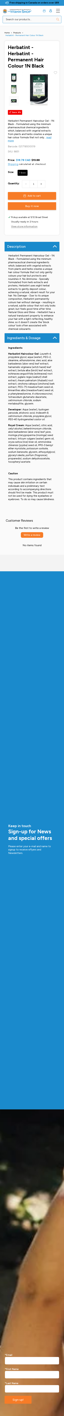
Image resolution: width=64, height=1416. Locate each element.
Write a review (32, 534)
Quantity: (14, 183)
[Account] (50, 10)
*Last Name (11, 1383)
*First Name (12, 1369)
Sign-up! (18, 1400)
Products (17, 33)
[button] (44, 11)
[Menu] (58, 10)
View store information (24, 226)
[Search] (57, 19)
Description (16, 246)
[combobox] (32, 19)
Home (7, 33)
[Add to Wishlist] (55, 72)
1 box (22, 172)
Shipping (13, 164)
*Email (8, 1355)
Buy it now (32, 206)
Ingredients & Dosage (24, 338)
